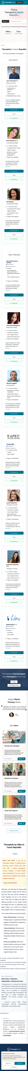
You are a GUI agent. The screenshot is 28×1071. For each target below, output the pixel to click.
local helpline (7, 1035)
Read (20, 758)
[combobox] (5, 21)
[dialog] (14, 1060)
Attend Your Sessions (11, 778)
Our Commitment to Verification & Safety (14, 962)
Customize (14, 1067)
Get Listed (19, 2)
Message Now (15, 109)
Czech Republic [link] (2, 45)
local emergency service (17, 1031)
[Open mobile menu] (25, 2)
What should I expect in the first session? (14, 968)
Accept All (19, 1063)
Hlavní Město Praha (14, 685)
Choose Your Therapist (11, 746)
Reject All (8, 1063)
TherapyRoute (9, 758)
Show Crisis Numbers (10, 883)
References (5, 1013)
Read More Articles (14, 830)
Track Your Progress (10, 810)
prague (15, 854)
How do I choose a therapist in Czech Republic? (12, 959)
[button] (14, 93)
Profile (14, 114)
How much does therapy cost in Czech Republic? (12, 965)
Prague (14, 681)
